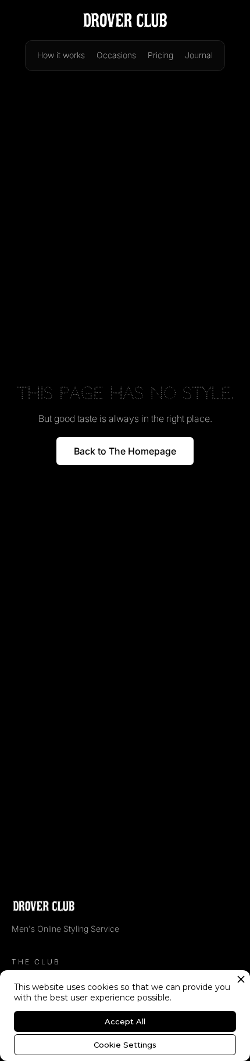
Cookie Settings (125, 1044)
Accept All (125, 1021)
